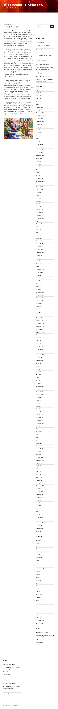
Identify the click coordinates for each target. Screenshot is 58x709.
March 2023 (39, 206)
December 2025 (40, 112)
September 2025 (40, 121)
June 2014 (38, 468)
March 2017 (39, 377)
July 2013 (38, 500)
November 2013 (40, 488)
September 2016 (40, 394)
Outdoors (38, 580)
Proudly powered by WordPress (10, 705)
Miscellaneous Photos (41, 568)
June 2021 (38, 258)
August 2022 (39, 224)
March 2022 (39, 238)
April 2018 (38, 343)
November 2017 (40, 354)
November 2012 (40, 522)
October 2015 (39, 426)
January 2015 (39, 448)
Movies (38, 574)
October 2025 (39, 118)
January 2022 (39, 243)
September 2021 (40, 252)
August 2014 (39, 463)
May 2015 (38, 437)
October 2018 (39, 329)
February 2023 (39, 209)
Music (37, 577)
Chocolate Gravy (40, 49)
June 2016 (38, 403)
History (37, 560)
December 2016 (40, 386)
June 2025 (38, 130)
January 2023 (39, 212)
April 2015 (38, 440)
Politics (38, 591)
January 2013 (39, 517)
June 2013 (38, 503)
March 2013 (39, 511)
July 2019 (38, 306)
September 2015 (40, 429)
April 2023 (38, 204)
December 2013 (40, 485)
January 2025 (39, 144)
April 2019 (38, 312)
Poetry (37, 588)
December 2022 (40, 215)
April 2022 (38, 235)
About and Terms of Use (42, 632)
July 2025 (38, 127)
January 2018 (39, 349)
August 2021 (39, 255)
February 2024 (39, 175)
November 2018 (40, 326)
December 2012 (40, 520)
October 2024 (39, 152)
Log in (37, 614)
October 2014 (39, 457)
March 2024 (39, 172)
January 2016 (39, 417)
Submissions (39, 639)
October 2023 (39, 186)
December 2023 (40, 181)
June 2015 (38, 434)
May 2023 (38, 201)
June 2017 (38, 369)
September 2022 (40, 221)
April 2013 (38, 508)
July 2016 (38, 400)
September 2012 (40, 528)
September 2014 (40, 460)
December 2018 (40, 323)
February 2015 (39, 446)
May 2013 (38, 505)
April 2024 (38, 169)
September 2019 (40, 300)
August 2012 (39, 531)
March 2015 (39, 443)
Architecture (39, 540)
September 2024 (40, 155)
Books (37, 546)
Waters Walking (10, 27)
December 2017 (40, 352)
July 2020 (38, 275)
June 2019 (38, 309)
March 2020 (39, 286)
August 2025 (39, 124)
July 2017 (38, 366)
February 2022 (39, 241)
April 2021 (38, 263)
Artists (37, 543)
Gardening (38, 554)
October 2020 (39, 272)
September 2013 (40, 494)
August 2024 (39, 158)
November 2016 (40, 389)
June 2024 (38, 164)
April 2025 (38, 135)
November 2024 (40, 149)
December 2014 (40, 451)
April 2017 (38, 374)
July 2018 (38, 337)
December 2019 (40, 292)
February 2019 (39, 317)
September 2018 (40, 332)
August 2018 (39, 335)
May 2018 (38, 340)
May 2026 (38, 98)
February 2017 (39, 380)
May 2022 (38, 232)
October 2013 (39, 491)
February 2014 (39, 480)
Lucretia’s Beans (40, 42)
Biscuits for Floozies (45, 76)
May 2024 (38, 167)
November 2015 (40, 423)
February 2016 (39, 414)
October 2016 (39, 392)
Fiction (37, 549)
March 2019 (39, 315)
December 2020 (40, 269)
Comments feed (40, 620)
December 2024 (40, 147)
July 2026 (38, 93)
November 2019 (40, 295)
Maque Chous (46, 64)
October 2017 (39, 357)
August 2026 (39, 90)
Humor (37, 563)
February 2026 (39, 107)
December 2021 (40, 246)
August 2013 (39, 497)
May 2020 (38, 280)
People (37, 586)
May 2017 (38, 372)
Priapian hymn (39, 594)
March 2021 (39, 266)
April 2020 (38, 283)
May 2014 (38, 471)
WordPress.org (39, 623)
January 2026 (39, 110)
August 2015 (39, 431)
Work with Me (39, 642)
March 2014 (39, 477)
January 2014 (39, 483)
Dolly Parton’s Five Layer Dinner (43, 55)
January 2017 (39, 383)
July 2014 (38, 466)
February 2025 (39, 141)
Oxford (37, 583)
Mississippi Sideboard (23, 5)
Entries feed (39, 617)
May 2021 (38, 261)
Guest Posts (39, 557)
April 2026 (38, 101)
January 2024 (39, 178)
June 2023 (38, 198)
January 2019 (39, 320)
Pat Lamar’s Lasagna (41, 52)
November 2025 (40, 115)
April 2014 (38, 474)
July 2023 (38, 195)
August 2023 (39, 192)
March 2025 (39, 138)
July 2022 (38, 226)
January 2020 (39, 289)
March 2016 (39, 411)
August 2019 (39, 303)
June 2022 (38, 229)
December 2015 (40, 420)
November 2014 (40, 454)
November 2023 (40, 184)
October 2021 (39, 249)
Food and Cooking (40, 551)
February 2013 (39, 514)
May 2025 (38, 132)
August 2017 (39, 363)
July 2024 (38, 161)
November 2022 (40, 218)
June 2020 (38, 278)
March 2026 (39, 104)
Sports (37, 600)
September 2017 (40, 360)
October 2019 (39, 298)
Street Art (38, 603)
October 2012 (39, 525)
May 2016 (38, 406)
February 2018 (39, 346)
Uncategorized (39, 605)
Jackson (38, 566)
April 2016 (38, 409)
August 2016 (39, 397)
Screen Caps (39, 597)
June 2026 (38, 95)
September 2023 (40, 189)
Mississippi (38, 571)
